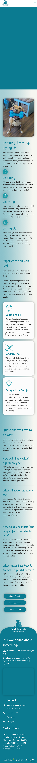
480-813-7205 (12, 713)
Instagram (11, 721)
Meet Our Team (12, 82)
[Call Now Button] (32, 759)
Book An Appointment (11, 77)
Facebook (11, 717)
